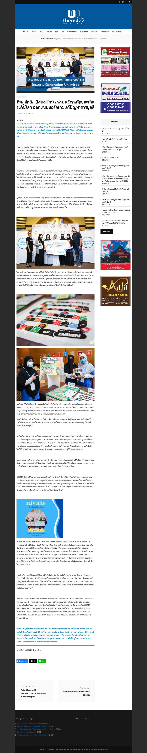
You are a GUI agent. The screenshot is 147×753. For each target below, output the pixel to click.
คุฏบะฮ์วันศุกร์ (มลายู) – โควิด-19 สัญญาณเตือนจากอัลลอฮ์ (35, 729)
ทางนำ (42, 31)
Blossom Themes (87, 749)
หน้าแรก (25, 31)
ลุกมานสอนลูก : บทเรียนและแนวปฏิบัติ (29, 724)
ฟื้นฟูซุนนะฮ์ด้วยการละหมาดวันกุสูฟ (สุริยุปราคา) (32, 726)
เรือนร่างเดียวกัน (117, 31)
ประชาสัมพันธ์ (105, 31)
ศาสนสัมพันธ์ (84, 31)
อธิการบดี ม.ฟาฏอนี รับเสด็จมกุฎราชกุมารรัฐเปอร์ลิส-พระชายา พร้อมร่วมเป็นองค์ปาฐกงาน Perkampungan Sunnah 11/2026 (116, 178)
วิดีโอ (56, 31)
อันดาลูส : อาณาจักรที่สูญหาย (26, 732)
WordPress (104, 749)
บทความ (49, 31)
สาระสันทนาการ (72, 31)
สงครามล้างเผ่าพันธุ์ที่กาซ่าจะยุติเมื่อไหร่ (114, 139)
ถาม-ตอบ (94, 31)
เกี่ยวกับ (34, 31)
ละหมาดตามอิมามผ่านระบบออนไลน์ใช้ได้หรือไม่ (32, 735)
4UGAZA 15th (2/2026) (110, 158)
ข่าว (63, 31)
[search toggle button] (129, 2)
